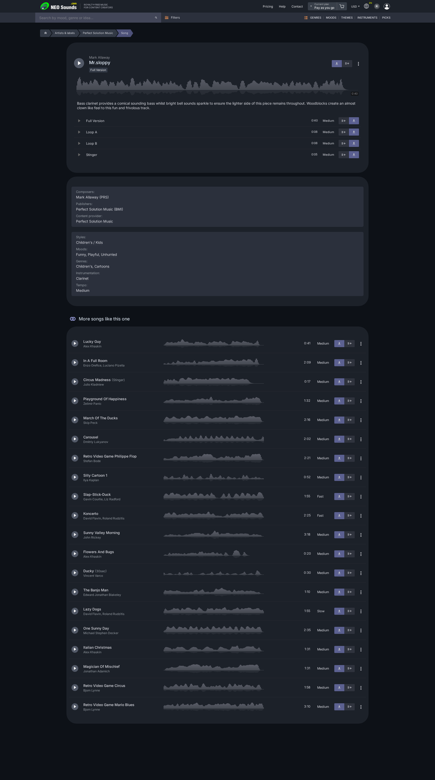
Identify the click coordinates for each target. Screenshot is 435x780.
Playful (93, 254)
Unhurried (109, 254)
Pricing (268, 6)
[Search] (156, 18)
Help (282, 6)
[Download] (354, 121)
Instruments (367, 17)
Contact (297, 6)
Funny (81, 254)
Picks (386, 17)
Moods (331, 17)
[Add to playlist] (343, 121)
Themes (347, 17)
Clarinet (82, 278)
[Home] (44, 33)
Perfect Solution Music (94, 221)
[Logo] (59, 6)
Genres (315, 17)
